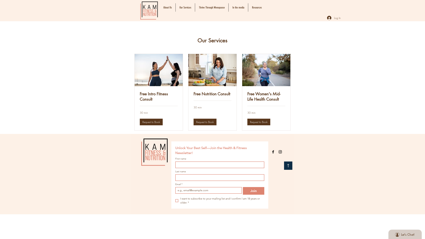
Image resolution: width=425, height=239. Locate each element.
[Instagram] (280, 152)
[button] (151, 122)
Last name (180, 171)
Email (178, 184)
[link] (159, 96)
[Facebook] (273, 152)
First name (180, 158)
